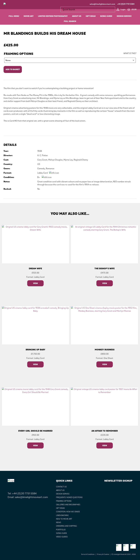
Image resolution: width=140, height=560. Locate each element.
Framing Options (18, 54)
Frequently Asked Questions (69, 497)
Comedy (41, 168)
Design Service (62, 494)
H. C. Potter (42, 155)
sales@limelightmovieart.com (102, 4)
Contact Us (61, 486)
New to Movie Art (64, 519)
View (35, 283)
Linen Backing (62, 515)
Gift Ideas (60, 508)
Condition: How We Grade (68, 511)
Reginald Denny (81, 159)
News (58, 522)
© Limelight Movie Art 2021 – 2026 (123, 554)
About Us (60, 490)
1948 (39, 151)
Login (123, 9)
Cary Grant (42, 159)
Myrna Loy (68, 159)
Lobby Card (42, 172)
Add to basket (13, 69)
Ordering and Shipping (66, 526)
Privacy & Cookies (103, 554)
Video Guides (62, 536)
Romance (50, 168)
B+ (38, 177)
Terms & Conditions (87, 554)
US (38, 164)
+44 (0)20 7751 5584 (125, 4)
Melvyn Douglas (55, 159)
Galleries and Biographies (68, 504)
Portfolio (61, 529)
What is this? (129, 53)
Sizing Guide (61, 533)
